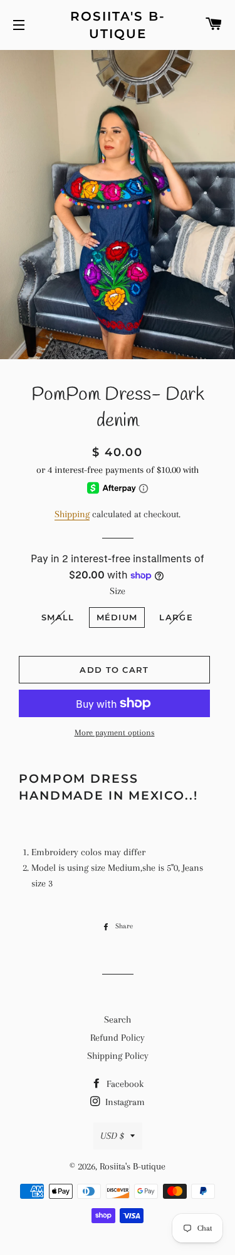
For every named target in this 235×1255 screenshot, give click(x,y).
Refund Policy (117, 1037)
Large (176, 617)
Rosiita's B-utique (117, 25)
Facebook (124, 1083)
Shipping (72, 514)
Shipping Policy (118, 1055)
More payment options (115, 732)
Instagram (124, 1102)
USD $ (112, 1135)
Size (117, 591)
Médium (117, 617)
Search (117, 1019)
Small (58, 617)
